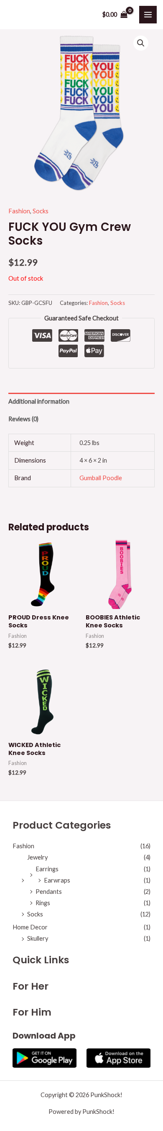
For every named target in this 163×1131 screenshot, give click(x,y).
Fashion (19, 211)
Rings (43, 902)
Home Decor (30, 927)
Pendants (49, 891)
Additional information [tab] (38, 401)
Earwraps (57, 880)
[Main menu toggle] (148, 14)
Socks (40, 211)
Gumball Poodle (100, 477)
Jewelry (37, 857)
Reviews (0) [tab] (23, 418)
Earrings (47, 869)
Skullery (37, 938)
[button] (140, 43)
